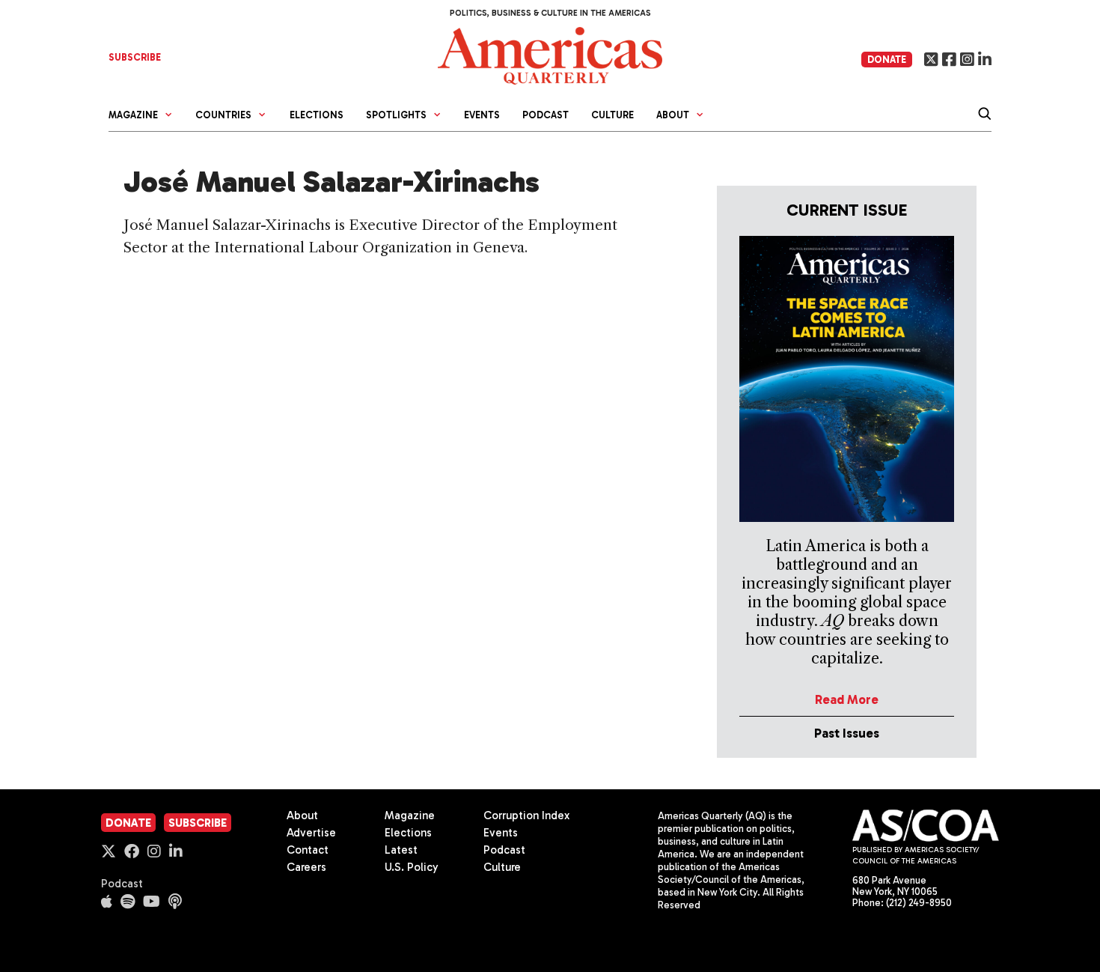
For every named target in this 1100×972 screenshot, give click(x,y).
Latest (401, 850)
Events (482, 115)
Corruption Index (526, 815)
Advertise (311, 832)
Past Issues (846, 733)
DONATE (886, 59)
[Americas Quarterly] (550, 54)
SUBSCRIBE (135, 57)
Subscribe (197, 823)
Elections (316, 115)
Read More (847, 699)
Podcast (545, 115)
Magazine (410, 815)
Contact (308, 850)
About (302, 815)
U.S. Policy (412, 867)
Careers (306, 867)
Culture (612, 115)
